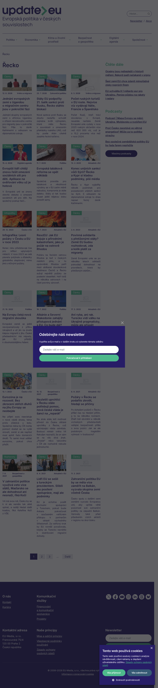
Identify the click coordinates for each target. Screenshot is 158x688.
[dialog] (127, 665)
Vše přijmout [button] (114, 672)
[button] (127, 680)
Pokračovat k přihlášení (79, 358)
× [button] (151, 648)
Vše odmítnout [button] (139, 672)
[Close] (122, 322)
